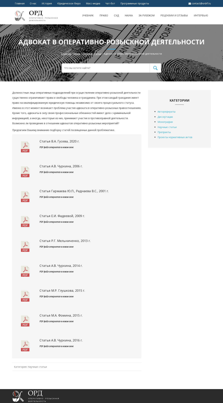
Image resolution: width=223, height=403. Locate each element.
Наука (129, 15)
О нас (33, 3)
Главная (20, 3)
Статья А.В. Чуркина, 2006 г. (61, 166)
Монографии (165, 121)
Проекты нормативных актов (174, 137)
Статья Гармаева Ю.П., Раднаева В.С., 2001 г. (74, 191)
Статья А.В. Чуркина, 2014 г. (61, 266)
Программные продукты (134, 3)
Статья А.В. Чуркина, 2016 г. (61, 340)
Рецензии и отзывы (174, 15)
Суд (116, 15)
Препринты (164, 132)
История (47, 3)
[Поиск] (155, 68)
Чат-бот (110, 3)
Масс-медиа (93, 3)
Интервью (201, 15)
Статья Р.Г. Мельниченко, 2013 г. (65, 241)
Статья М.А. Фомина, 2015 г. (61, 315)
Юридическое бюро (69, 3)
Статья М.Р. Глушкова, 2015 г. (62, 290)
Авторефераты (166, 111)
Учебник (88, 15)
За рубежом (147, 15)
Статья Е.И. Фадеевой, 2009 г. (62, 216)
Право (103, 15)
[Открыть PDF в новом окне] (25, 149)
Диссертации (165, 116)
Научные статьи (37, 366)
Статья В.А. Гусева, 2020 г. (59, 141)
